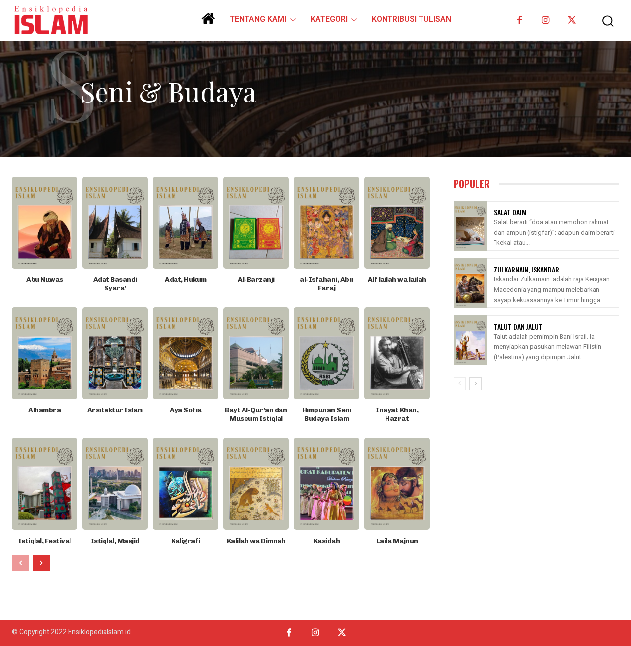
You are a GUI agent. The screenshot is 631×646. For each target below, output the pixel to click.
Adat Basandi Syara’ (115, 283)
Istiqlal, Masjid (115, 541)
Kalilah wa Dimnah (256, 541)
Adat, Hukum (186, 279)
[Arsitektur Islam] (115, 353)
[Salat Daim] (470, 226)
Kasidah (327, 541)
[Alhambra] (44, 353)
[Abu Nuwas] (44, 223)
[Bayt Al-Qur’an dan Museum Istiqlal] (256, 353)
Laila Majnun (397, 541)
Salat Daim (510, 212)
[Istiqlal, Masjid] (115, 483)
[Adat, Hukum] (185, 223)
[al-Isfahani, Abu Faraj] (326, 223)
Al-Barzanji (256, 279)
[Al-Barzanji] (256, 223)
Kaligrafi (185, 541)
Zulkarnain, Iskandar (526, 269)
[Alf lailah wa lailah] (397, 223)
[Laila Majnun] (397, 483)
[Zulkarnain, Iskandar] (470, 283)
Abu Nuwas (44, 279)
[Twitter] (571, 20)
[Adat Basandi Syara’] (115, 223)
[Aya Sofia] (185, 353)
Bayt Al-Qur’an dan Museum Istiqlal (256, 414)
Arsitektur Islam (115, 410)
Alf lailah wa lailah (397, 279)
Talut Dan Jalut (518, 326)
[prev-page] (20, 563)
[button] (603, 21)
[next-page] (41, 563)
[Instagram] (545, 20)
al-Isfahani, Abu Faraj (326, 283)
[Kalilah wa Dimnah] (256, 483)
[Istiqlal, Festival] (44, 483)
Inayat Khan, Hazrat (397, 414)
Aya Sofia (186, 410)
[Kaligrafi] (185, 483)
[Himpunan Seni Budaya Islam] (326, 353)
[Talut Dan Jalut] (470, 340)
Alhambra (44, 410)
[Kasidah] (326, 483)
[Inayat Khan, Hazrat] (397, 353)
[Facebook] (519, 20)
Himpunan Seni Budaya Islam (326, 414)
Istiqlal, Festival (44, 541)
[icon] (208, 22)
